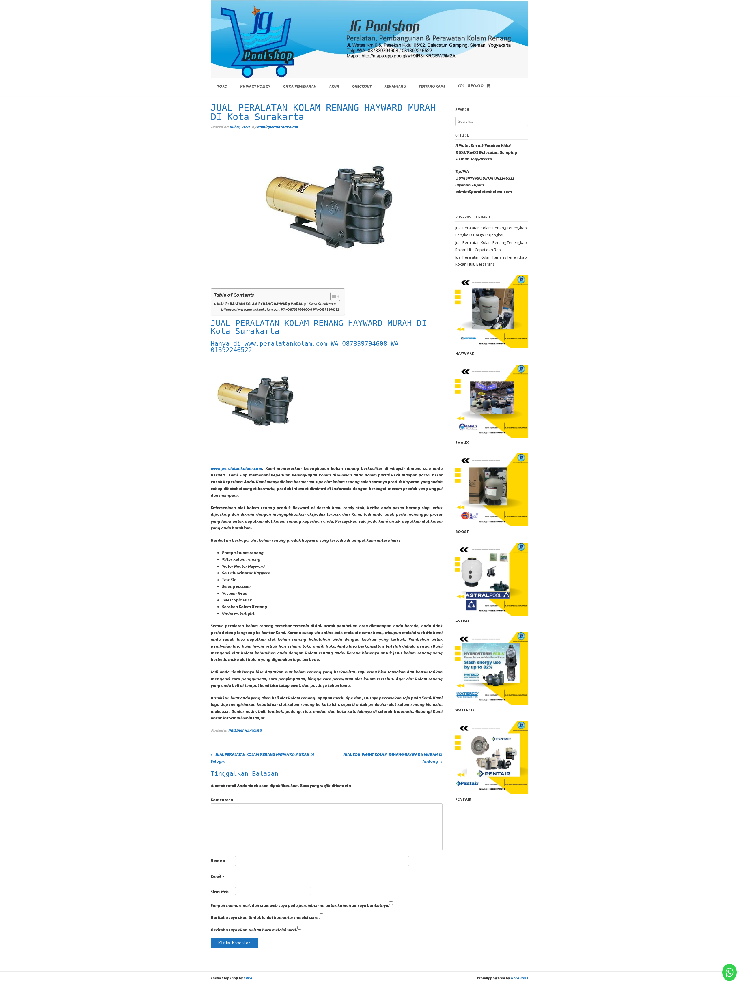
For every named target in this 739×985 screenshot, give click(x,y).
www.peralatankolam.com (236, 469)
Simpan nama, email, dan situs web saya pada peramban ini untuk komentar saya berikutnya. (300, 906)
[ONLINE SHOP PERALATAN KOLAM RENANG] (369, 39)
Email (217, 876)
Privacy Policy (255, 86)
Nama (218, 861)
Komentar (222, 800)
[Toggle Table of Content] (332, 296)
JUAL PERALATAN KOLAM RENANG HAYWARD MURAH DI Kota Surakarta (276, 304)
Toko (222, 86)
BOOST (462, 531)
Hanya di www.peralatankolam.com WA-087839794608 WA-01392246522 (281, 309)
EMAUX (462, 442)
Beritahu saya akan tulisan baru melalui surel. (254, 930)
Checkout (362, 86)
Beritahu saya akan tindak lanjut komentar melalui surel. (265, 918)
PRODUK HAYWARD (245, 730)
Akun (334, 86)
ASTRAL (462, 620)
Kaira (247, 978)
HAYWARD (465, 353)
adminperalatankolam (277, 127)
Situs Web (220, 892)
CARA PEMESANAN (299, 86)
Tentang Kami (432, 86)
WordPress (519, 978)
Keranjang (395, 86)
